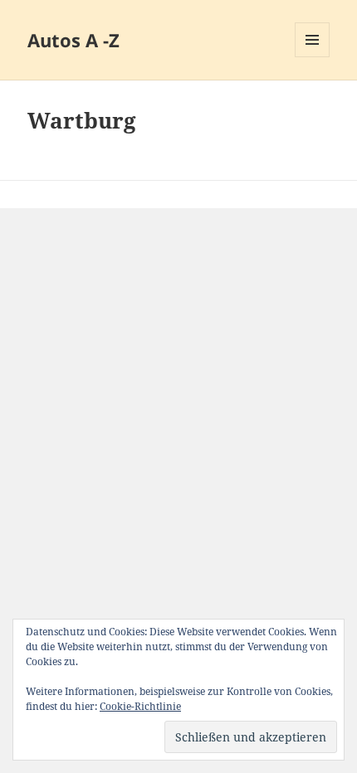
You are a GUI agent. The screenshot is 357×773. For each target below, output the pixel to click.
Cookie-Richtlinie (140, 706)
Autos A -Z (73, 39)
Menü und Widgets (313, 56)
